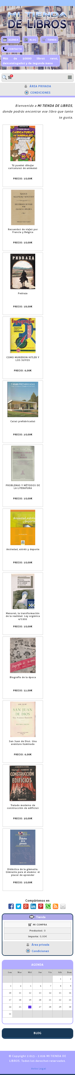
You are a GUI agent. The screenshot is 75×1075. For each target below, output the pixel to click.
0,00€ (37, 936)
